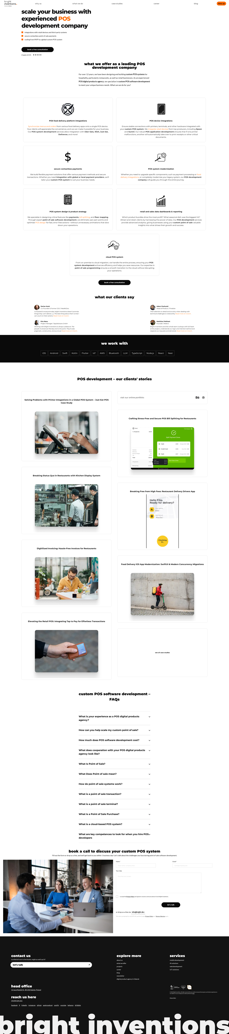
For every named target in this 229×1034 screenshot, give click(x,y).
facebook (14, 1005)
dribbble (78, 1005)
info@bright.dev (138, 912)
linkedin (24, 1005)
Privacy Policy (149, 916)
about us (120, 960)
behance (70, 1005)
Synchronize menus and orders (42, 126)
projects (119, 966)
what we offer (121, 963)
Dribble (203, 397)
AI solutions (174, 963)
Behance (197, 397)
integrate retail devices (158, 129)
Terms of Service (160, 916)
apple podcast (48, 1005)
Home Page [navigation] (11, 4)
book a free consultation (37, 50)
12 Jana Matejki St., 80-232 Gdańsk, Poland (26, 990)
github (39, 1005)
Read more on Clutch (61, 316)
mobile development (177, 960)
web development (176, 966)
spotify (56, 1005)
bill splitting (84, 217)
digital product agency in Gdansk (128, 979)
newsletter (120, 976)
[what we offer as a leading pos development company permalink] (78, 64)
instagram (32, 1005)
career (119, 970)
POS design (40, 223)
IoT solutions (174, 970)
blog (118, 973)
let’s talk (170, 905)
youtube (63, 1005)
